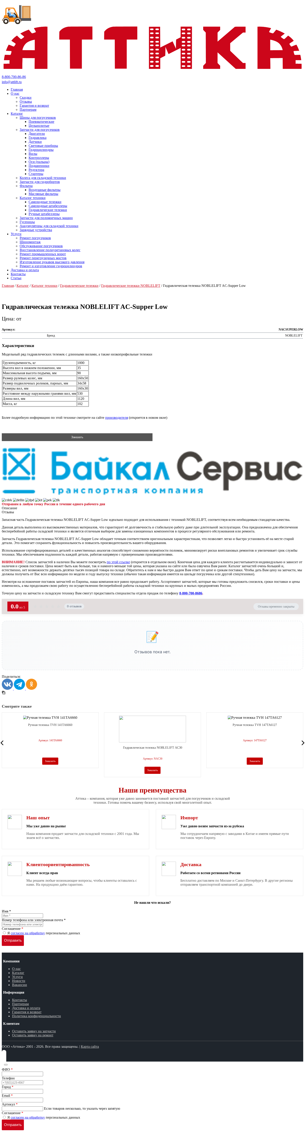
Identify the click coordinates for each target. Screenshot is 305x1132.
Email (7, 1095)
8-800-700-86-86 (14, 77)
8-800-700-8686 (190, 593)
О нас (16, 969)
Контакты (19, 1000)
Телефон (8, 1078)
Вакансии (19, 985)
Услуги (17, 977)
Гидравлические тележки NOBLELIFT (130, 286)
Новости (18, 981)
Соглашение (12, 929)
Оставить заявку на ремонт (32, 1035)
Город (7, 1087)
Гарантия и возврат (27, 1012)
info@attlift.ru (12, 82)
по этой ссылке (118, 562)
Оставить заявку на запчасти (34, 1031)
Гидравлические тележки (79, 286)
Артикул (10, 1104)
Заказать (77, 437)
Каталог (23, 286)
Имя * (6, 911)
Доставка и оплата (26, 1008)
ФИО (7, 1069)
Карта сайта (90, 1046)
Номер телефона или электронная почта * (34, 920)
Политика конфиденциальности (36, 1016)
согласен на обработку (28, 933)
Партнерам (20, 1004)
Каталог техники (44, 286)
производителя (116, 417)
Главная (8, 286)
